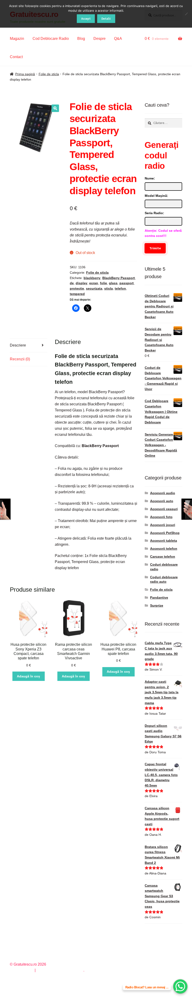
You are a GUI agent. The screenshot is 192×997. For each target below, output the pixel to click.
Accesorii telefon (163, 548)
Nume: (150, 178)
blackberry (92, 278)
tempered (77, 294)
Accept (86, 19)
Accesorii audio (162, 493)
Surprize (156, 605)
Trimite (155, 248)
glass (113, 283)
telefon (120, 288)
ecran (93, 283)
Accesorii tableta (163, 540)
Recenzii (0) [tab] (20, 359)
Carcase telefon (162, 556)
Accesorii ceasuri (164, 509)
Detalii (106, 19)
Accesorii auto (161, 501)
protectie (77, 288)
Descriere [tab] (18, 345)
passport (126, 283)
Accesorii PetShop (165, 533)
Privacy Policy (21, 970)
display (81, 283)
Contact (16, 57)
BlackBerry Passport (118, 278)
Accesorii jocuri (162, 525)
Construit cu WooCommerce (60, 970)
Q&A (118, 39)
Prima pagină (25, 74)
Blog (81, 39)
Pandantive (159, 597)
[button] (55, 108)
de (72, 283)
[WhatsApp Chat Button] (180, 986)
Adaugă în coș (28, 676)
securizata (94, 288)
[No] (186, 13)
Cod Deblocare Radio (51, 39)
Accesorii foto (161, 517)
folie (103, 283)
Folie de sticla (49, 74)
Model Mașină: (156, 196)
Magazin (17, 39)
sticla (108, 288)
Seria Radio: (154, 213)
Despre (99, 39)
